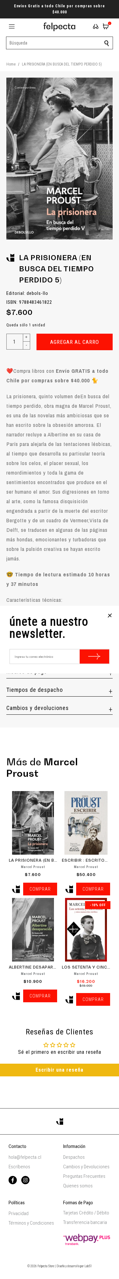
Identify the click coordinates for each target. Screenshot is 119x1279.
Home (11, 64)
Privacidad (19, 1213)
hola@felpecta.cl (25, 1157)
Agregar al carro (74, 342)
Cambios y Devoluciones (86, 1167)
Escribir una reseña (59, 1070)
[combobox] (59, 43)
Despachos (74, 1157)
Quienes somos (78, 1186)
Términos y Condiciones (31, 1223)
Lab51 (88, 1266)
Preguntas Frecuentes (84, 1176)
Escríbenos (19, 1167)
